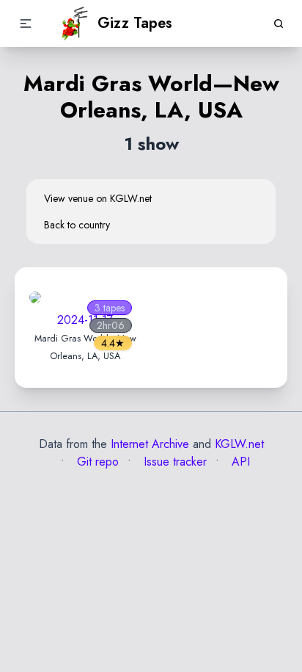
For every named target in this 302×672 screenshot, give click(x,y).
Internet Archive (150, 444)
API (239, 461)
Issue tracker (173, 461)
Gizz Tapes (134, 23)
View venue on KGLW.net (98, 198)
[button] (25, 23)
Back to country (77, 224)
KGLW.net (239, 444)
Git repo (96, 461)
